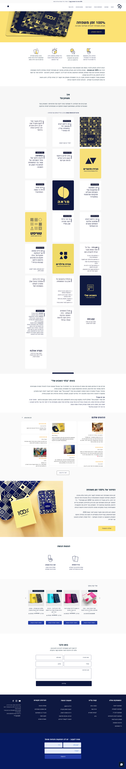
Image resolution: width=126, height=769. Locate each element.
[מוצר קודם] (100, 598)
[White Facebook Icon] (13, 701)
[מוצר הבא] (26, 598)
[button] (8, 6)
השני (70, 1)
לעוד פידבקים (63, 473)
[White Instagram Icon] (16, 701)
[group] (63, 607)
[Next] (22, 417)
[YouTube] (20, 701)
